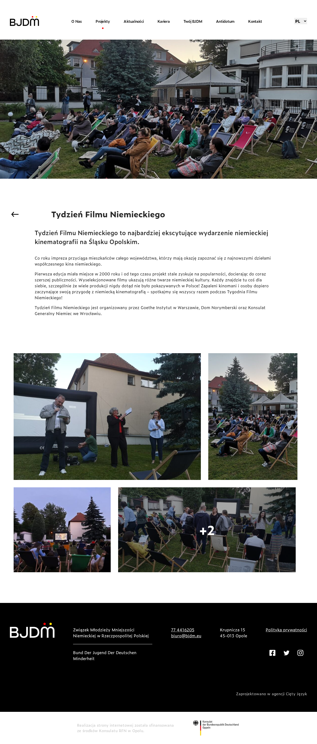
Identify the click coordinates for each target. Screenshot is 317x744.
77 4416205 (182, 630)
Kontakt (255, 21)
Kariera (164, 21)
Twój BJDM (193, 21)
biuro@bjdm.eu (186, 636)
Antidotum (225, 21)
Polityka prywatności (286, 630)
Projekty (103, 21)
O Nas (76, 21)
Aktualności (134, 21)
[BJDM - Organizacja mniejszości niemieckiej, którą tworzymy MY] (24, 21)
